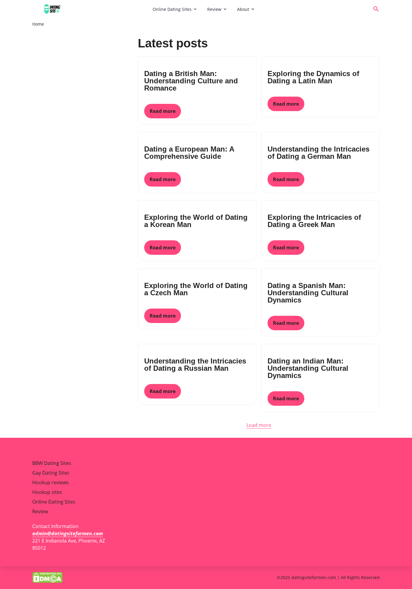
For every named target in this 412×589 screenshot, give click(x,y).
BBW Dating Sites (51, 463)
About (243, 9)
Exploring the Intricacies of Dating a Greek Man (314, 221)
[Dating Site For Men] (90, 9)
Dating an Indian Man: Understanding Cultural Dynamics (308, 368)
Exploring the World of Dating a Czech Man (196, 289)
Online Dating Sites (172, 9)
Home (38, 24)
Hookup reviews (50, 482)
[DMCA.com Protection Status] (47, 577)
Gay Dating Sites (50, 472)
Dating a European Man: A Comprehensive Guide (189, 152)
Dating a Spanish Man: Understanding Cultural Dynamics (308, 292)
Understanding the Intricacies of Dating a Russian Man (195, 364)
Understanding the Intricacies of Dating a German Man (318, 152)
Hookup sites (47, 492)
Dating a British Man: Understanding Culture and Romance (191, 80)
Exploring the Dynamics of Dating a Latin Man (313, 77)
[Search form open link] (376, 9)
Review (214, 9)
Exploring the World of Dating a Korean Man (196, 221)
